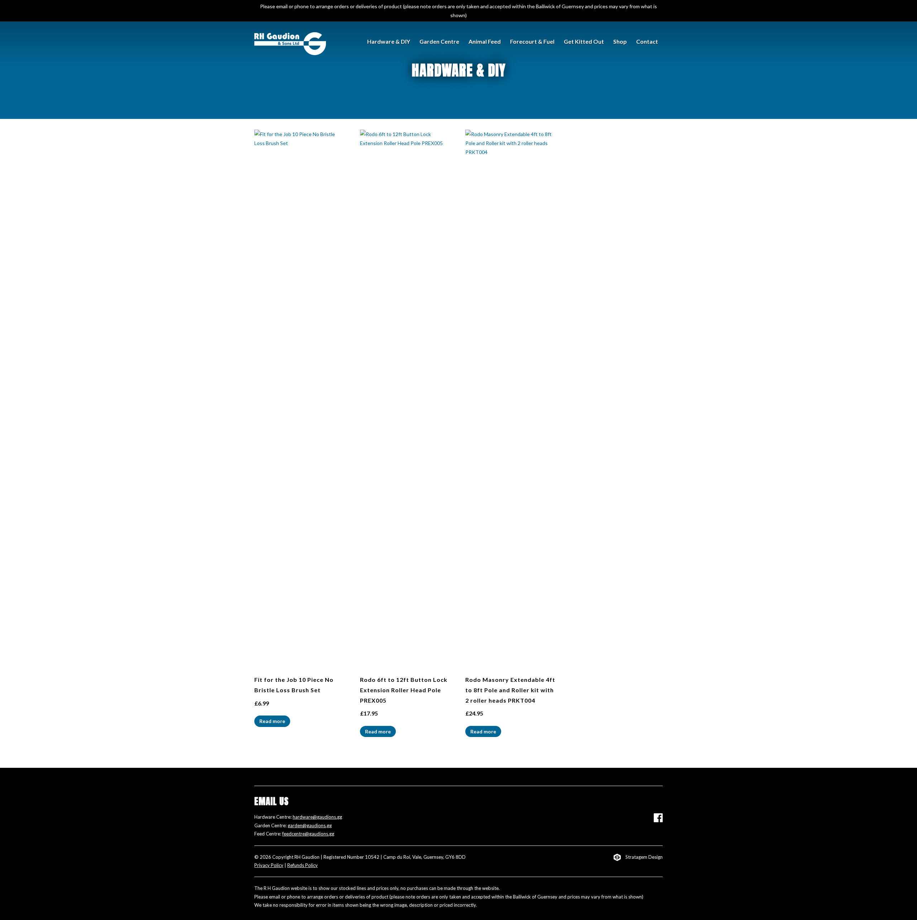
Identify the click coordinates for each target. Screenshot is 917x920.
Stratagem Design (644, 857)
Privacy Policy (268, 865)
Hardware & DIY (388, 41)
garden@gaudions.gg (310, 825)
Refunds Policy (302, 865)
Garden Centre (439, 41)
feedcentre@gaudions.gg (308, 834)
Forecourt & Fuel (532, 41)
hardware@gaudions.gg (317, 817)
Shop (620, 41)
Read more (272, 721)
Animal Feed (485, 41)
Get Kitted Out (584, 41)
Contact (647, 41)
